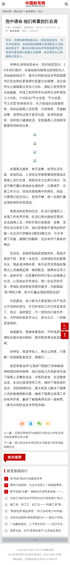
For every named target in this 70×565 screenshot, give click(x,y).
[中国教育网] (35, 4)
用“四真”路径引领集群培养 (26, 478)
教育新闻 (30, 11)
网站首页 (18, 11)
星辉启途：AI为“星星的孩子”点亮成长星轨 (35, 530)
